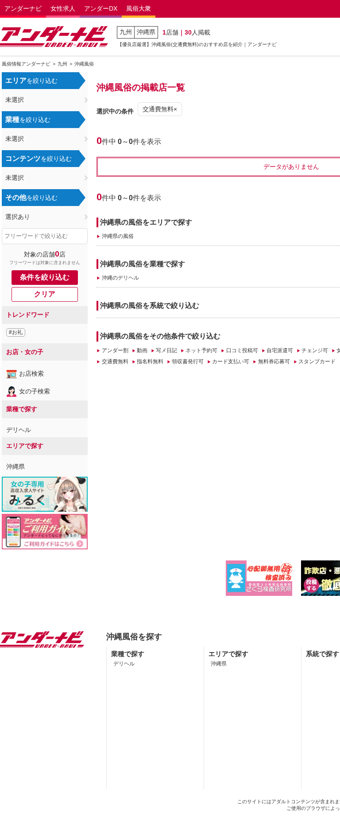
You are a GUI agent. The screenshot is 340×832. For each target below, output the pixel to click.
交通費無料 (115, 361)
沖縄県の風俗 (117, 236)
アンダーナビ (23, 8)
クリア (44, 294)
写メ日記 (166, 350)
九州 (126, 31)
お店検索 (31, 373)
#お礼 (16, 332)
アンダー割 (115, 350)
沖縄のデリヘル (120, 278)
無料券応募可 (274, 361)
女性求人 (62, 8)
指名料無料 (150, 361)
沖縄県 (146, 31)
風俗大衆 (138, 8)
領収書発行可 (188, 361)
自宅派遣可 (280, 350)
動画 (142, 350)
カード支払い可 (230, 361)
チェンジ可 (314, 350)
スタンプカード (317, 361)
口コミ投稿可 (242, 350)
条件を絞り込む (45, 277)
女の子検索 (34, 391)
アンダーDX (100, 8)
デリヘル (18, 429)
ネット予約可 (201, 350)
